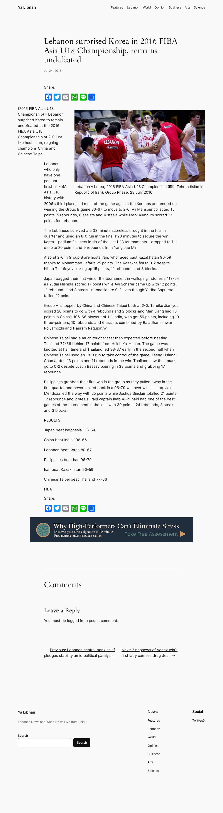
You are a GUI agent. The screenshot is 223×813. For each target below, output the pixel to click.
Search (23, 735)
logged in (75, 620)
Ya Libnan (27, 7)
